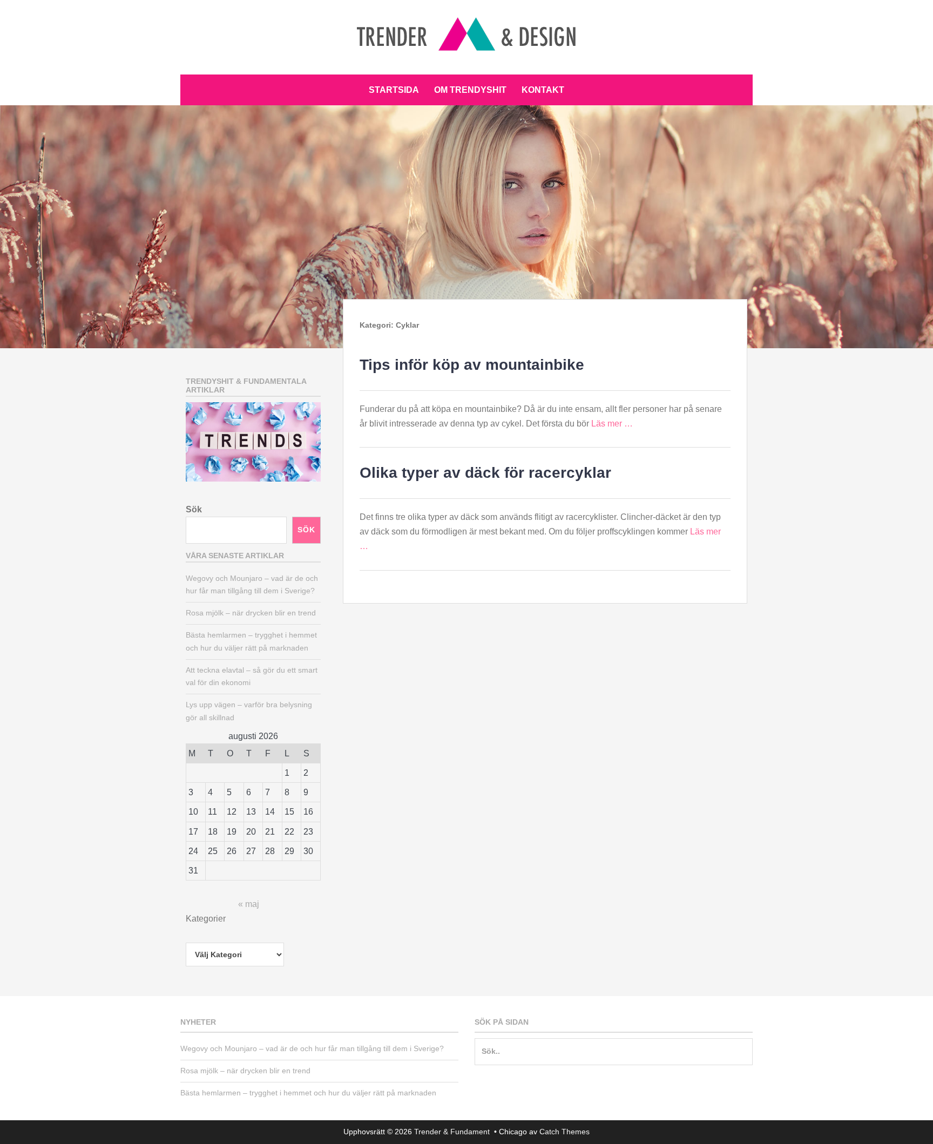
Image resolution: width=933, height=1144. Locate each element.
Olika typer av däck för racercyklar (485, 472)
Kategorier (206, 918)
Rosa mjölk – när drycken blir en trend (251, 612)
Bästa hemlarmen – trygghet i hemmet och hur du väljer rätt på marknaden (308, 1092)
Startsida (394, 89)
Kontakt (543, 89)
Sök (194, 509)
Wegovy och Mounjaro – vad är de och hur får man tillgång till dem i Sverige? (312, 1048)
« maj (248, 904)
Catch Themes (564, 1131)
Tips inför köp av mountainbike (472, 364)
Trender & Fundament (453, 1131)
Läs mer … (612, 423)
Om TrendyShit (470, 89)
